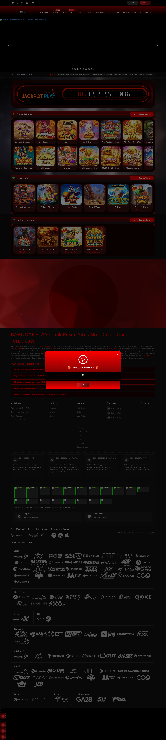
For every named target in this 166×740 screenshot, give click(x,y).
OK (83, 385)
